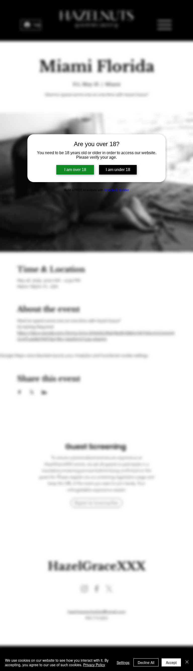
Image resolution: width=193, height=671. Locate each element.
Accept (171, 662)
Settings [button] (123, 662)
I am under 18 (118, 169)
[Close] (187, 662)
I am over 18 (75, 169)
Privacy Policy (94, 664)
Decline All (146, 662)
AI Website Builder (116, 190)
